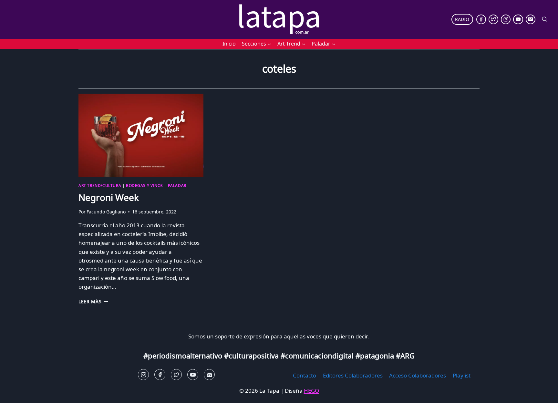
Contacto (304, 375)
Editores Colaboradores (353, 375)
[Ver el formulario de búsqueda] (544, 19)
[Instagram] (506, 19)
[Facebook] (481, 19)
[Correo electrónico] (530, 19)
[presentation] (140, 135)
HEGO (311, 390)
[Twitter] (493, 19)
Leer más (93, 301)
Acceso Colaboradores (417, 375)
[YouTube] (518, 19)
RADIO (462, 19)
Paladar (177, 185)
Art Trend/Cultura (99, 185)
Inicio (229, 43)
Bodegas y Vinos (144, 185)
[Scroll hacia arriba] (16, 393)
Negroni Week (108, 197)
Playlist (461, 375)
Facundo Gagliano (106, 212)
